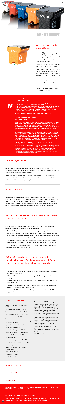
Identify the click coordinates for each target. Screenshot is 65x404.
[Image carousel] (18, 55)
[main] (46, 34)
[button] (2, 2)
